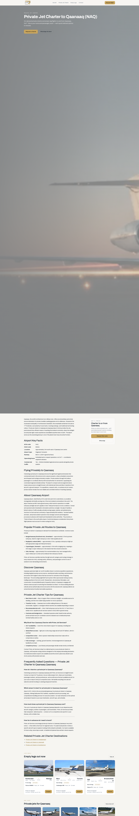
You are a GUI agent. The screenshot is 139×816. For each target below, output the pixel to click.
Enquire (48, 791)
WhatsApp (102, 440)
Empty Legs (74, 2)
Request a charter (31, 31)
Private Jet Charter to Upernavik (35, 742)
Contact (81, 2)
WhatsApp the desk (45, 31)
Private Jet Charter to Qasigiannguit (36, 739)
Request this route (102, 436)
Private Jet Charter (63, 2)
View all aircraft (110, 804)
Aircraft (55, 2)
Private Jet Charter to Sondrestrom (36, 745)
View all (112, 756)
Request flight (110, 2)
